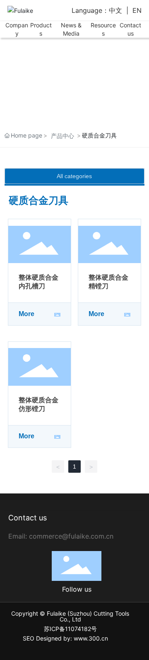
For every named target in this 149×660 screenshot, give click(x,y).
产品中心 (62, 135)
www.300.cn (91, 638)
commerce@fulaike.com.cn (71, 536)
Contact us (27, 517)
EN (137, 10)
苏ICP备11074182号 (70, 628)
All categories (74, 176)
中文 (115, 10)
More (26, 313)
